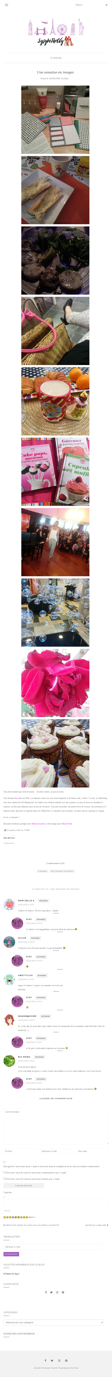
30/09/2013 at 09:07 (26, 1020)
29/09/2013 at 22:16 (26, 904)
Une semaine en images (62, 871)
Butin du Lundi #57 (96, 1225)
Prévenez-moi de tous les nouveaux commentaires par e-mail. (36, 1172)
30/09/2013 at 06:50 (26, 942)
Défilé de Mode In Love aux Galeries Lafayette (32, 1225)
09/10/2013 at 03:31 (34, 1001)
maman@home (27, 1016)
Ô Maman (56, 58)
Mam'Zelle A (26, 900)
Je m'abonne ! (11, 1254)
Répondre (43, 901)
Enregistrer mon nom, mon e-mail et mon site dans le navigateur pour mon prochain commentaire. (52, 1166)
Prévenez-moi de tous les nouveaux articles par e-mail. (33, 1179)
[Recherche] (106, 5)
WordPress (74, 1368)
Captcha (8, 1192)
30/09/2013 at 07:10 (26, 979)
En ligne (12, 1273)
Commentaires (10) (55, 863)
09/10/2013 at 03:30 (34, 923)
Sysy (66, 78)
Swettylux (25, 975)
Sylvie (22, 938)
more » (31, 1217)
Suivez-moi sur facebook (19, 1333)
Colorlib (54, 1368)
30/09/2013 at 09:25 (26, 1061)
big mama (24, 1057)
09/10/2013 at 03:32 (34, 1083)
